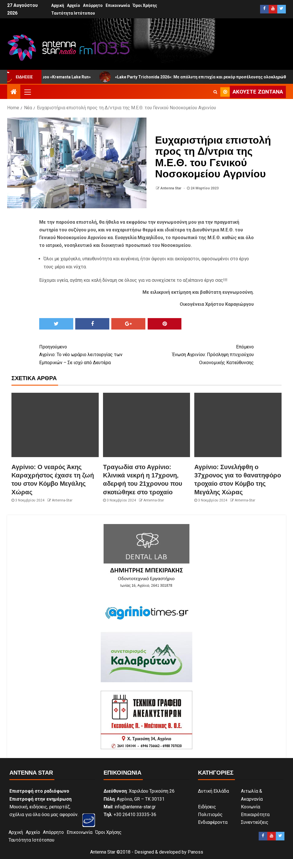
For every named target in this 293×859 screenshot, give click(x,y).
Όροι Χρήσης (145, 5)
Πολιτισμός (210, 814)
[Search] (215, 91)
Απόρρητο (93, 5)
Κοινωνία (250, 807)
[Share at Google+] (128, 324)
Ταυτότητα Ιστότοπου (73, 13)
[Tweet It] (56, 324)
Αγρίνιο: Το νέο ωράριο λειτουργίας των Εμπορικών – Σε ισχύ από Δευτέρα (80, 354)
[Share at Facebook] (92, 324)
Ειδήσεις (207, 807)
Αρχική (57, 5)
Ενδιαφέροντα (212, 822)
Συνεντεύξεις (254, 822)
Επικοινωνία (118, 5)
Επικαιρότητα (255, 814)
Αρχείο (73, 5)
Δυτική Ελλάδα (213, 791)
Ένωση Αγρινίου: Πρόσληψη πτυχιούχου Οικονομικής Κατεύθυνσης (213, 354)
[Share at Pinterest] (165, 324)
